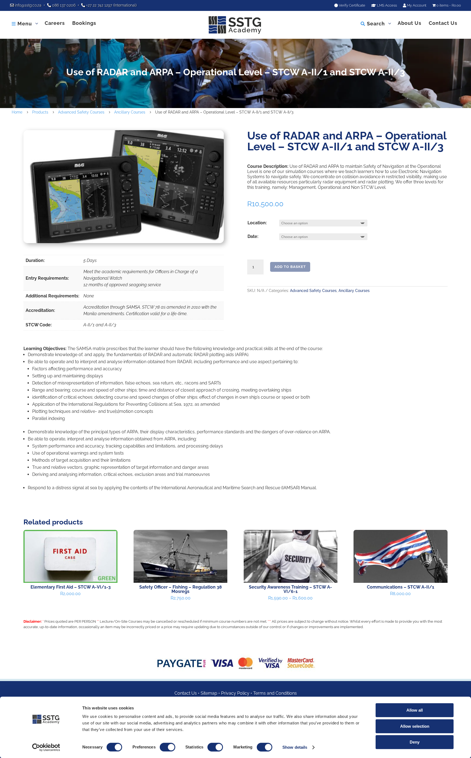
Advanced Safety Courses (313, 290)
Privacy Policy (235, 693)
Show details (294, 747)
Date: (252, 236)
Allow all (414, 710)
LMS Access (386, 5)
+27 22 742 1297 (99, 5)
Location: (257, 222)
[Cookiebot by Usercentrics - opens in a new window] (46, 747)
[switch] (167, 747)
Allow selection (414, 726)
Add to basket (290, 267)
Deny (414, 742)
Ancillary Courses (354, 290)
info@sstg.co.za (28, 5)
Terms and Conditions (275, 693)
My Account (416, 5)
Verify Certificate (351, 5)
